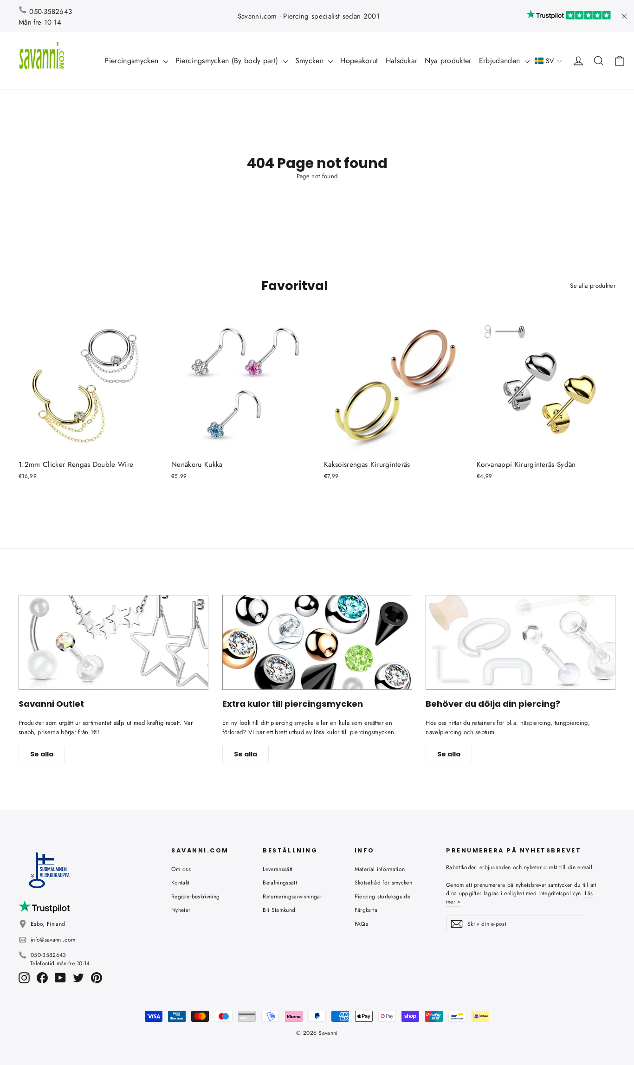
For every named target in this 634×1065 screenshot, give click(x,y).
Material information (380, 869)
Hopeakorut (359, 60)
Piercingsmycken (132, 60)
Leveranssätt (277, 869)
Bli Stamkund (279, 910)
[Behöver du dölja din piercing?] (520, 642)
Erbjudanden (501, 60)
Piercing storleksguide (382, 896)
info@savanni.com (53, 940)
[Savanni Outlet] (113, 642)
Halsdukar (402, 60)
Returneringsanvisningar (292, 896)
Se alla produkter (592, 285)
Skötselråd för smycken (383, 882)
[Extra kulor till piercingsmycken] (317, 642)
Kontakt (180, 882)
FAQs (361, 924)
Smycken (310, 60)
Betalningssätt (280, 882)
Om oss (181, 869)
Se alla (41, 754)
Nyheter (180, 910)
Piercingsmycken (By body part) (228, 60)
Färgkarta (366, 910)
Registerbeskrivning (195, 896)
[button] (548, 61)
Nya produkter (448, 60)
